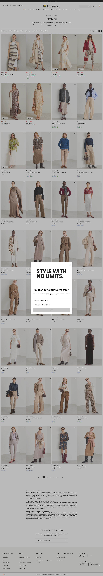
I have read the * (42, 304)
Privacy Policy (45, 304)
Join (51, 310)
